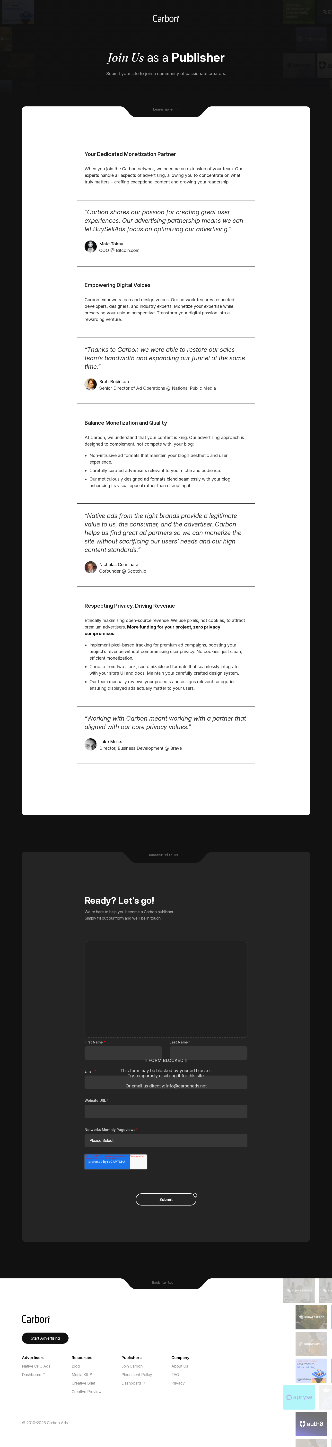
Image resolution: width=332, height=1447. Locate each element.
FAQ (175, 1374)
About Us (179, 1366)
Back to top (163, 1282)
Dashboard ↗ (34, 1374)
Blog (76, 1366)
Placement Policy (137, 1374)
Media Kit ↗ (82, 1374)
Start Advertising (45, 1338)
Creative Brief (84, 1383)
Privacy (178, 1383)
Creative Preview (87, 1391)
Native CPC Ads (36, 1366)
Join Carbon (132, 1366)
